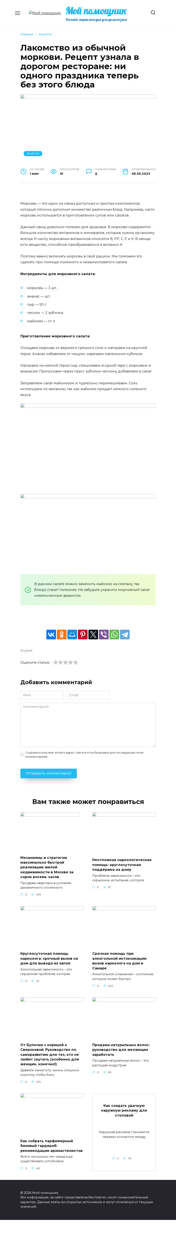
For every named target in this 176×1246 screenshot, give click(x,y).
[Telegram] (125, 634)
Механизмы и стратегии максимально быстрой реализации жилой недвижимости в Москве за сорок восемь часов (46, 867)
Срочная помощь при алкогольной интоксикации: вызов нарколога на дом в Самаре (119, 961)
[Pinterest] (83, 634)
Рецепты (33, 153)
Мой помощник (96, 11)
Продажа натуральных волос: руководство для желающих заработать (121, 1050)
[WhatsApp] (114, 634)
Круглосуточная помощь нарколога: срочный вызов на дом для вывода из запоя (49, 958)
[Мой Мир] (72, 634)
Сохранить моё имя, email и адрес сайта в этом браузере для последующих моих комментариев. (84, 754)
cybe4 (27, 651)
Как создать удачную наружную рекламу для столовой (124, 1110)
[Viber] (104, 634)
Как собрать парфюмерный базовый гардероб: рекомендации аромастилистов (51, 1146)
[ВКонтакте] (51, 634)
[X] (93, 634)
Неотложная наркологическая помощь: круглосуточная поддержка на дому (122, 865)
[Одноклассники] (62, 634)
